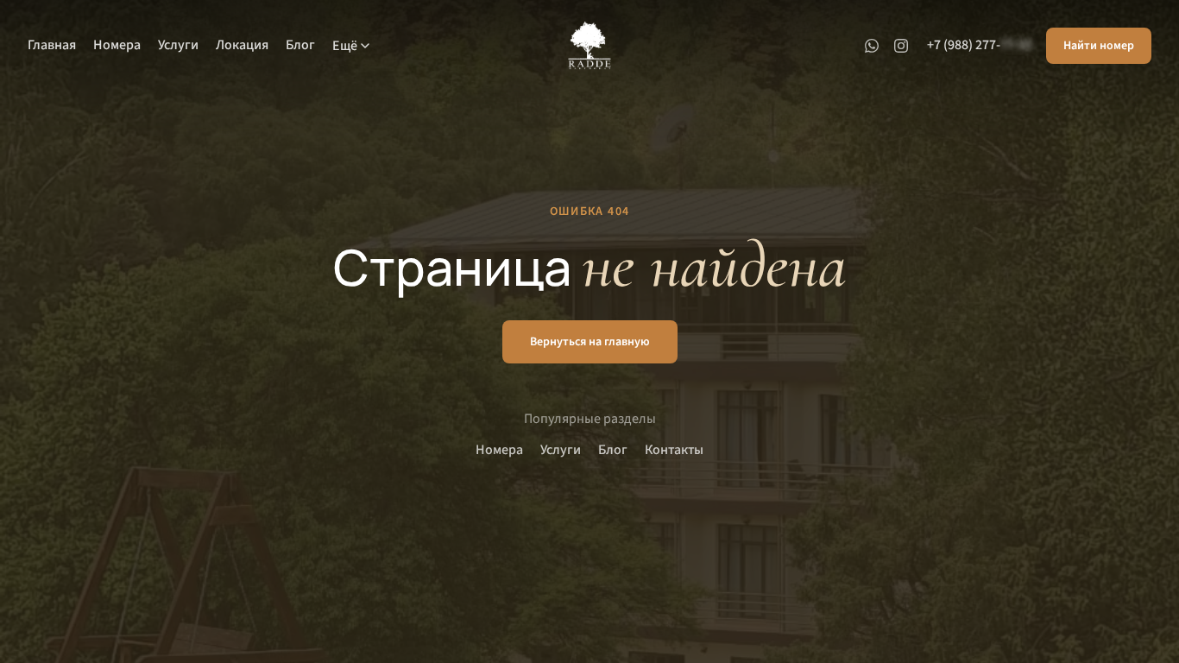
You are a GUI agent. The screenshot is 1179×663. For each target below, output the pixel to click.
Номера (117, 44)
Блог (300, 44)
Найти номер (1098, 45)
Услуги (178, 44)
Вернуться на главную (590, 341)
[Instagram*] (901, 46)
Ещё (344, 45)
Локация (242, 44)
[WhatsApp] (872, 46)
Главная (52, 44)
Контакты (674, 449)
